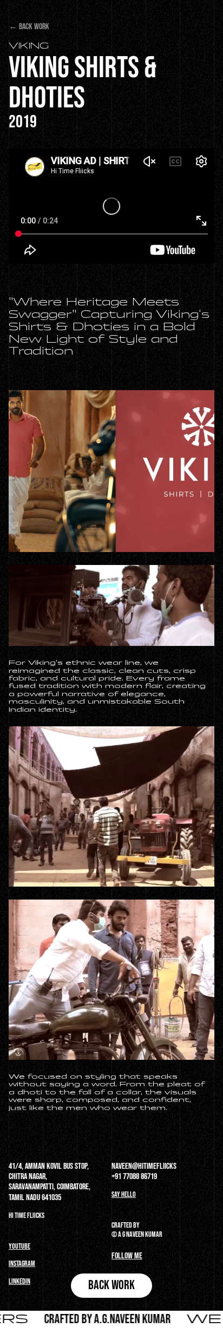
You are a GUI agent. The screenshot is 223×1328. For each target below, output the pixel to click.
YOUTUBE (19, 1246)
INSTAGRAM (22, 1263)
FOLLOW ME (127, 1256)
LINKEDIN (19, 1281)
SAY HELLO (124, 1194)
